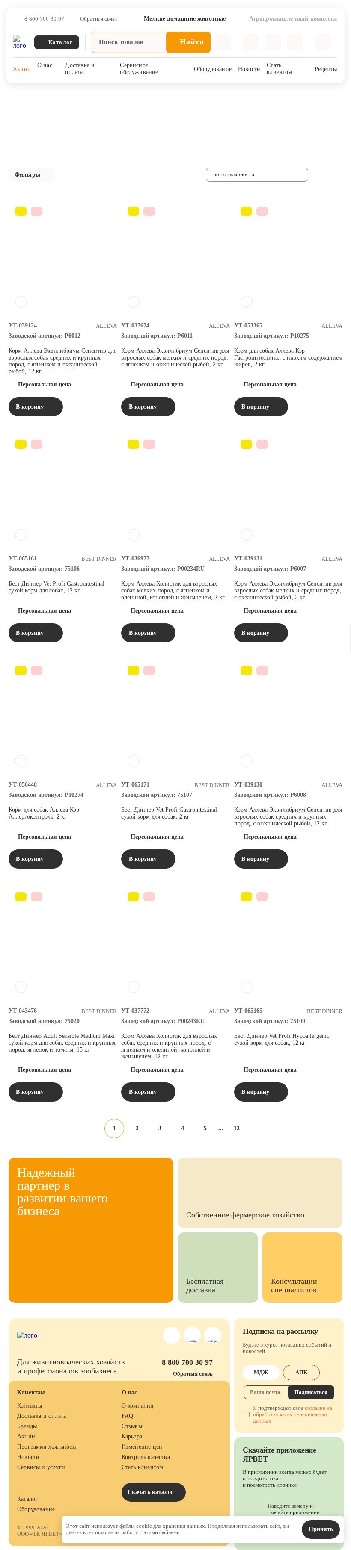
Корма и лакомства (141, 94)
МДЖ (261, 1372)
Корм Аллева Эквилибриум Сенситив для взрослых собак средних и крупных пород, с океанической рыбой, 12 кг (288, 817)
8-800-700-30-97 (44, 19)
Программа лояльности (47, 1447)
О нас (44, 65)
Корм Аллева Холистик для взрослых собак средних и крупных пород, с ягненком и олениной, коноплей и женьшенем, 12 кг (169, 1046)
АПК (301, 1372)
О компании (138, 1406)
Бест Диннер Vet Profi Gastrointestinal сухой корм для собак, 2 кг (169, 813)
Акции (22, 69)
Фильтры (27, 174)
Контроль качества (146, 1457)
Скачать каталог (151, 1492)
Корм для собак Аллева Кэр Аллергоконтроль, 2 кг (44, 813)
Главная (18, 94)
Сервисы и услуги (41, 1467)
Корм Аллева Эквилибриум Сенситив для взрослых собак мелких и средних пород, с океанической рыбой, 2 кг (288, 591)
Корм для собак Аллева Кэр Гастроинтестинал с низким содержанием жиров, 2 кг (288, 358)
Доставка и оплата (80, 68)
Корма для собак (194, 94)
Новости (249, 69)
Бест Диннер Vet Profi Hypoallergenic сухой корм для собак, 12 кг (281, 1039)
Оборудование (213, 69)
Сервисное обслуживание (139, 68)
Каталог (27, 1499)
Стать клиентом (279, 68)
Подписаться (310, 1392)
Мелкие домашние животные (73, 94)
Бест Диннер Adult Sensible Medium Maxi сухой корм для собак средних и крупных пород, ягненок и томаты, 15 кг (62, 1043)
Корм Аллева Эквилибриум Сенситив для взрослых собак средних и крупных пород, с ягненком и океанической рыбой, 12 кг (62, 361)
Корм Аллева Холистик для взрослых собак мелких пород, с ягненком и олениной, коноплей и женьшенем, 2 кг (173, 591)
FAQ (128, 1416)
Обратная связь (98, 19)
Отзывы (132, 1426)
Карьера (132, 1436)
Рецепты (326, 69)
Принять (321, 1529)
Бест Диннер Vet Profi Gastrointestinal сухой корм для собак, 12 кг (56, 587)
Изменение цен (142, 1447)
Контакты (29, 1406)
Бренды (27, 1426)
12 (237, 1128)
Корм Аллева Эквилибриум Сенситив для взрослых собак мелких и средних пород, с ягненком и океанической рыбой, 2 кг (175, 358)
